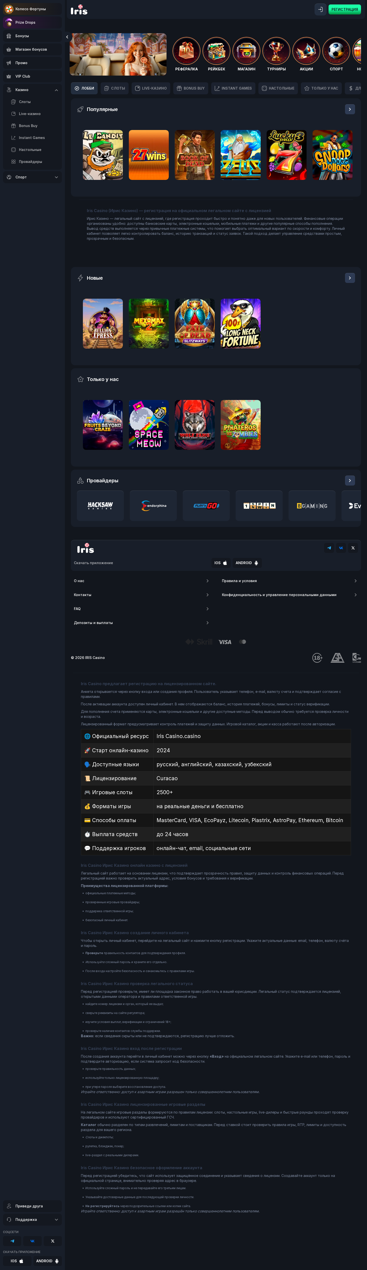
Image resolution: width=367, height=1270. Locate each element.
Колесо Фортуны (30, 9)
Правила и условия (239, 581)
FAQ (77, 609)
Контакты (82, 595)
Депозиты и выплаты (93, 623)
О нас (79, 581)
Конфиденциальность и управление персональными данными (279, 595)
